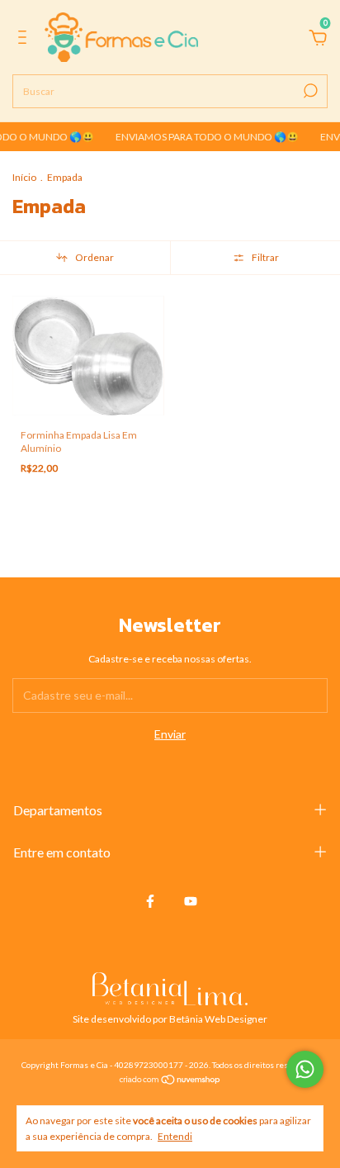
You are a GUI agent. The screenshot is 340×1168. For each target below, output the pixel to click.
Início (24, 177)
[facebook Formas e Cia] (150, 901)
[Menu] (25, 39)
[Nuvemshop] (170, 1081)
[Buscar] (309, 91)
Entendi (175, 1136)
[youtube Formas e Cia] (190, 901)
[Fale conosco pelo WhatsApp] (304, 1069)
